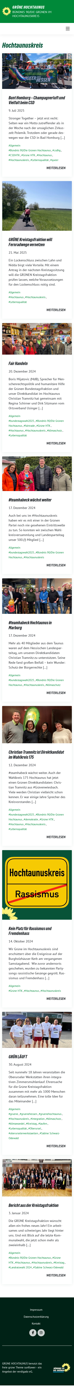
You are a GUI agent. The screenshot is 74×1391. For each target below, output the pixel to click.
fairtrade (30, 425)
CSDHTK (15, 155)
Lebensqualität (40, 160)
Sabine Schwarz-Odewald (49, 1267)
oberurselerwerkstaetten (24, 1133)
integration (38, 1118)
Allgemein (14, 145)
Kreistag (32, 1123)
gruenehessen (29, 1114)
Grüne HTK (29, 155)
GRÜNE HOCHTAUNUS (28, 7)
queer (55, 160)
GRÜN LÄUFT (18, 1056)
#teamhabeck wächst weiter (30, 499)
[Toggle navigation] (68, 29)
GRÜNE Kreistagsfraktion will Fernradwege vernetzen (30, 242)
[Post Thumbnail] (37, 71)
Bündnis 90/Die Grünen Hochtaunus (30, 150)
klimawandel (17, 1123)
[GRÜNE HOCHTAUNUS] (6, 11)
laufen (43, 1123)
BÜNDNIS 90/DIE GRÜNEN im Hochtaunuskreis (31, 14)
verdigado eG (24, 1371)
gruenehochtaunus (50, 1114)
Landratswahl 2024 (21, 1267)
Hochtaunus (45, 155)
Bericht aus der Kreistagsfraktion (34, 1205)
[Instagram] (41, 1332)
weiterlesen (55, 168)
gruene (14, 1114)
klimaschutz (55, 430)
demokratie (31, 819)
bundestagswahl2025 (22, 421)
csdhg (57, 150)
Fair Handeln (18, 363)
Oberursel (35, 1128)
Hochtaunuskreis (19, 160)
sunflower (30, 1367)
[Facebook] (32, 1332)
